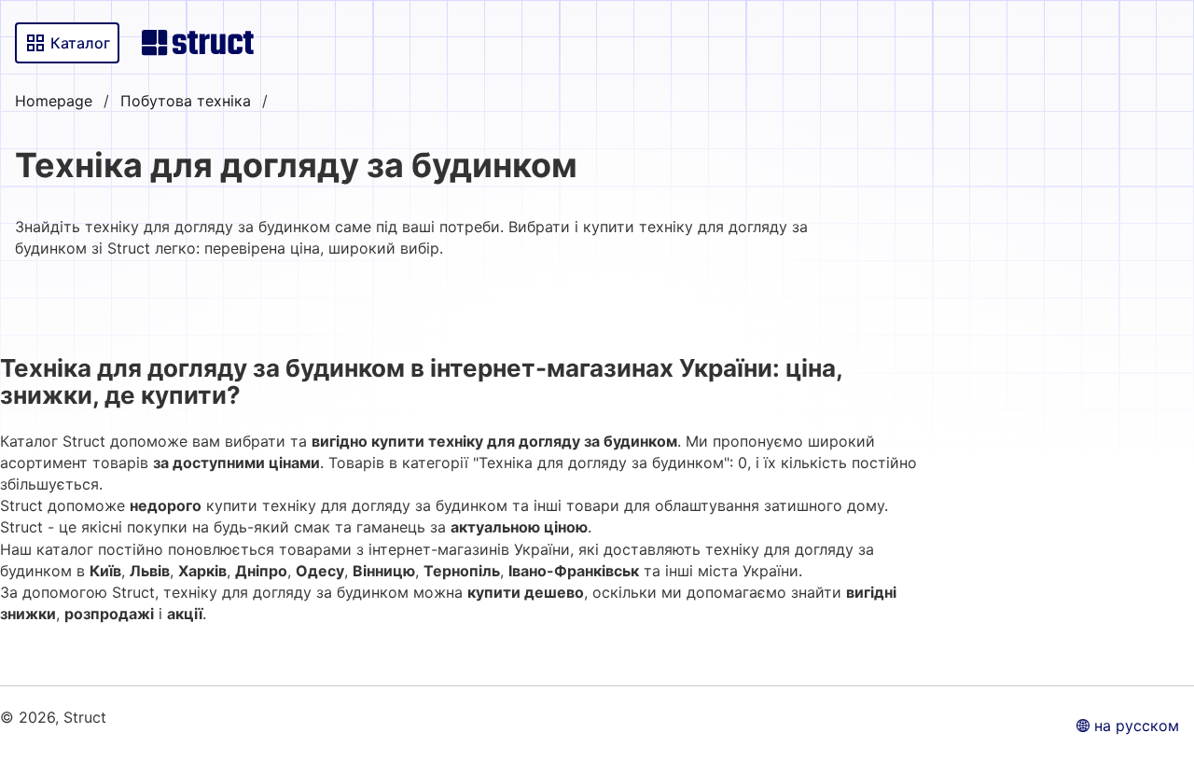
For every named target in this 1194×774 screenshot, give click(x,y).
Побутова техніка (185, 100)
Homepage (53, 100)
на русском (1136, 725)
